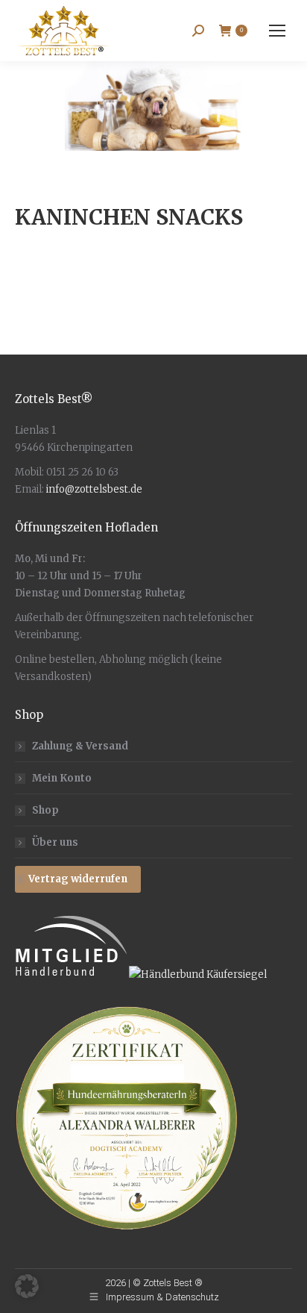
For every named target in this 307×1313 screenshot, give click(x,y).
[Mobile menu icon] (277, 31)
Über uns (55, 842)
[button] (27, 1286)
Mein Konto (62, 778)
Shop (45, 810)
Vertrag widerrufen (77, 879)
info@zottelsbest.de (94, 489)
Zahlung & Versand (80, 746)
